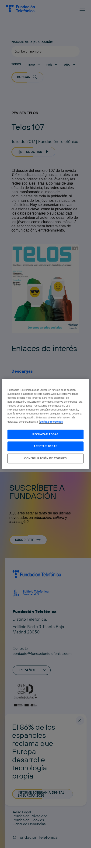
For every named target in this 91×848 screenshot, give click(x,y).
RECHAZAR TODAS (45, 434)
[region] (45, 424)
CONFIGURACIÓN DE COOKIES (45, 458)
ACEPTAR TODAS (45, 446)
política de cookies (51, 421)
